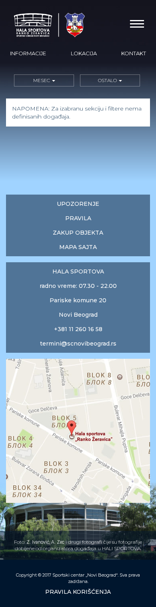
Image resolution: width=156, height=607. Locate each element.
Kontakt (133, 53)
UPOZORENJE (78, 203)
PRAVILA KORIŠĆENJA (78, 591)
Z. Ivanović (37, 542)
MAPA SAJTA (78, 247)
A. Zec (57, 542)
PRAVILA (78, 218)
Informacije (28, 53)
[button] (44, 80)
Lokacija (84, 53)
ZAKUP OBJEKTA (78, 232)
